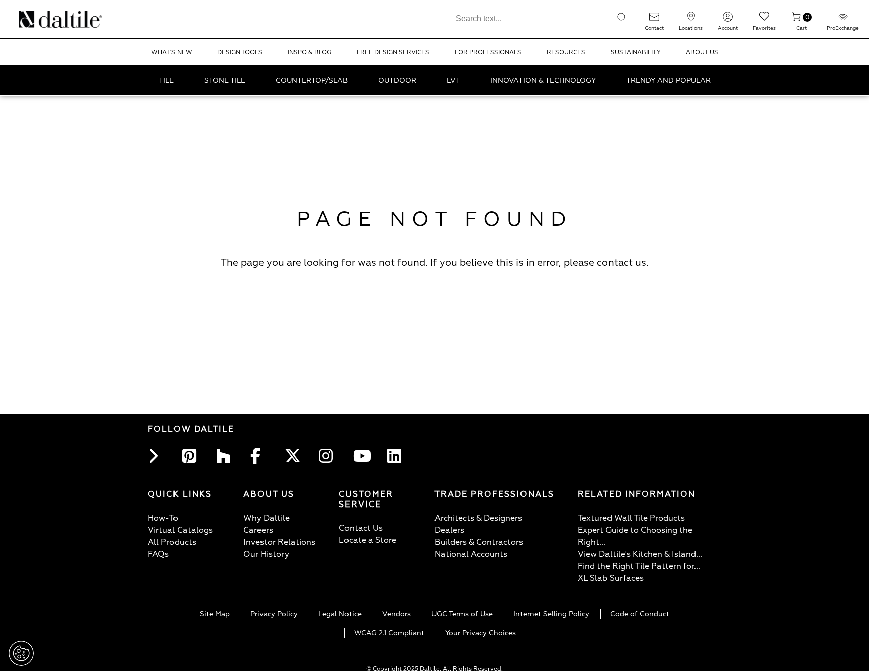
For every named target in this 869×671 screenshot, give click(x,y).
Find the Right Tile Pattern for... (639, 566)
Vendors (396, 614)
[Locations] (691, 20)
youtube (363, 456)
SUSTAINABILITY (636, 52)
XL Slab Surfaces (611, 578)
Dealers (449, 530)
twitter (295, 456)
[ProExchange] (843, 20)
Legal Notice (340, 614)
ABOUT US (702, 52)
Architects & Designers (478, 518)
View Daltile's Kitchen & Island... (640, 554)
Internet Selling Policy (551, 614)
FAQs (158, 554)
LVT (453, 80)
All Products (172, 542)
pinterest (192, 456)
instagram (329, 456)
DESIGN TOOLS (240, 52)
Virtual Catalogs (180, 530)
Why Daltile (266, 518)
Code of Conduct (639, 614)
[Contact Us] (654, 20)
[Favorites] (764, 20)
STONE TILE (224, 80)
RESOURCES (566, 52)
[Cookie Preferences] (21, 653)
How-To (163, 518)
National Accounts (470, 554)
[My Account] (728, 20)
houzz (226, 456)
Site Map (215, 614)
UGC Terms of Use (462, 614)
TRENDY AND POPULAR (668, 80)
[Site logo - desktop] (31, 19)
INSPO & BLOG (309, 52)
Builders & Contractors (478, 542)
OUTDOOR (397, 80)
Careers (258, 530)
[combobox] (528, 17)
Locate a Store (367, 540)
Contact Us (361, 528)
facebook (260, 456)
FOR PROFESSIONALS (488, 52)
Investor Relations (279, 542)
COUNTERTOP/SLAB (312, 80)
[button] (622, 17)
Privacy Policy (274, 614)
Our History (266, 554)
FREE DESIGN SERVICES (393, 52)
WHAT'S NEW (171, 52)
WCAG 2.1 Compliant (389, 633)
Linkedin (397, 456)
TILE (166, 80)
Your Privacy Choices (480, 633)
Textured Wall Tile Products (631, 518)
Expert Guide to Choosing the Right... (635, 536)
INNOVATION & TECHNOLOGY (543, 80)
